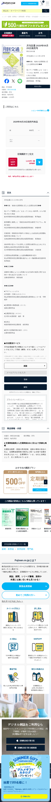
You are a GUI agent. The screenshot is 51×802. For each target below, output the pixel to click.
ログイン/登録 (29, 3)
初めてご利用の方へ (25, 595)
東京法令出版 (11, 89)
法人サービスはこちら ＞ (12, 601)
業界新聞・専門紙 (24, 17)
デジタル (11, 140)
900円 (31, 130)
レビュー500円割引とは (40, 110)
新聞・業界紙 (12, 17)
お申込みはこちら (40, 489)
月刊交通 (35, 17)
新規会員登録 (25, 586)
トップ (4, 17)
